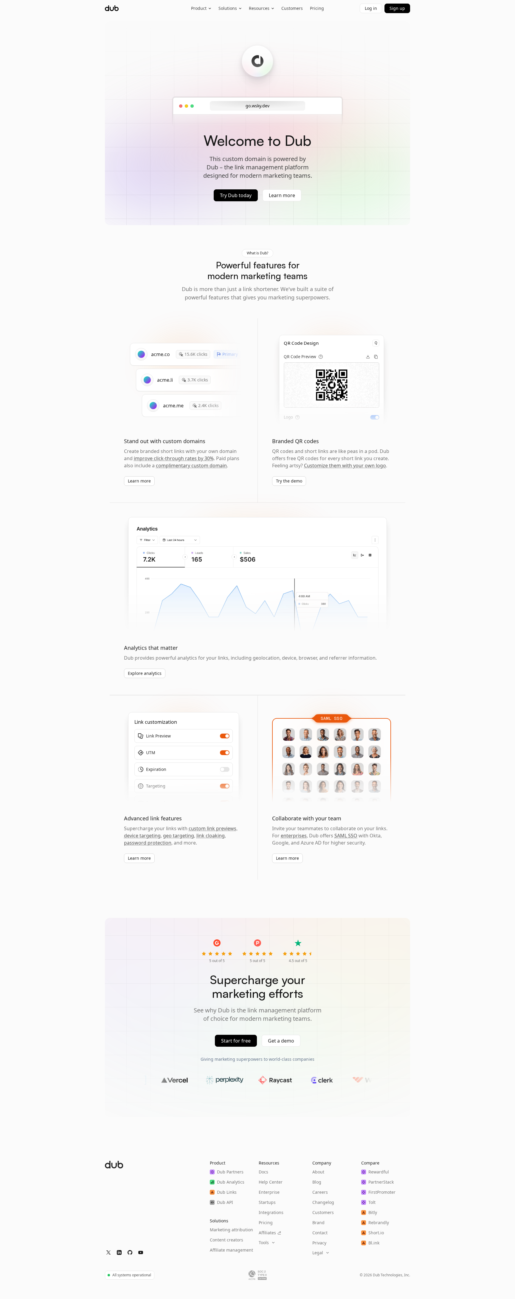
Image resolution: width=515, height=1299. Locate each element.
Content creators (226, 1240)
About (318, 1172)
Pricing (317, 8)
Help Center (271, 1182)
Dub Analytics (230, 1182)
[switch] (374, 417)
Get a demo (281, 1040)
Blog (316, 1182)
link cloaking (210, 835)
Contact (320, 1232)
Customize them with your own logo (345, 465)
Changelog (323, 1202)
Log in (371, 8)
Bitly (372, 1212)
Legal (317, 1252)
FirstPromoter (381, 1192)
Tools (264, 1242)
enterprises (294, 835)
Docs (263, 1172)
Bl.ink (373, 1243)
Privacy (319, 1243)
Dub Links (227, 1192)
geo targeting (178, 835)
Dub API (225, 1202)
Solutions (227, 8)
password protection (147, 842)
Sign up (397, 8)
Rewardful (378, 1172)
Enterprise (269, 1192)
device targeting (142, 835)
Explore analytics (145, 673)
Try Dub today (236, 195)
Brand (318, 1222)
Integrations (271, 1212)
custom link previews (212, 828)
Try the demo (289, 481)
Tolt (372, 1202)
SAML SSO (345, 835)
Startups (267, 1202)
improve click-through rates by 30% (174, 458)
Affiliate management (231, 1250)
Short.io (376, 1232)
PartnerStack (381, 1182)
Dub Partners (230, 1172)
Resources (259, 8)
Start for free (236, 1040)
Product (199, 8)
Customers (292, 8)
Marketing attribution (231, 1229)
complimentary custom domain (191, 465)
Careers (320, 1192)
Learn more (282, 195)
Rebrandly (378, 1222)
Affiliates (267, 1232)
